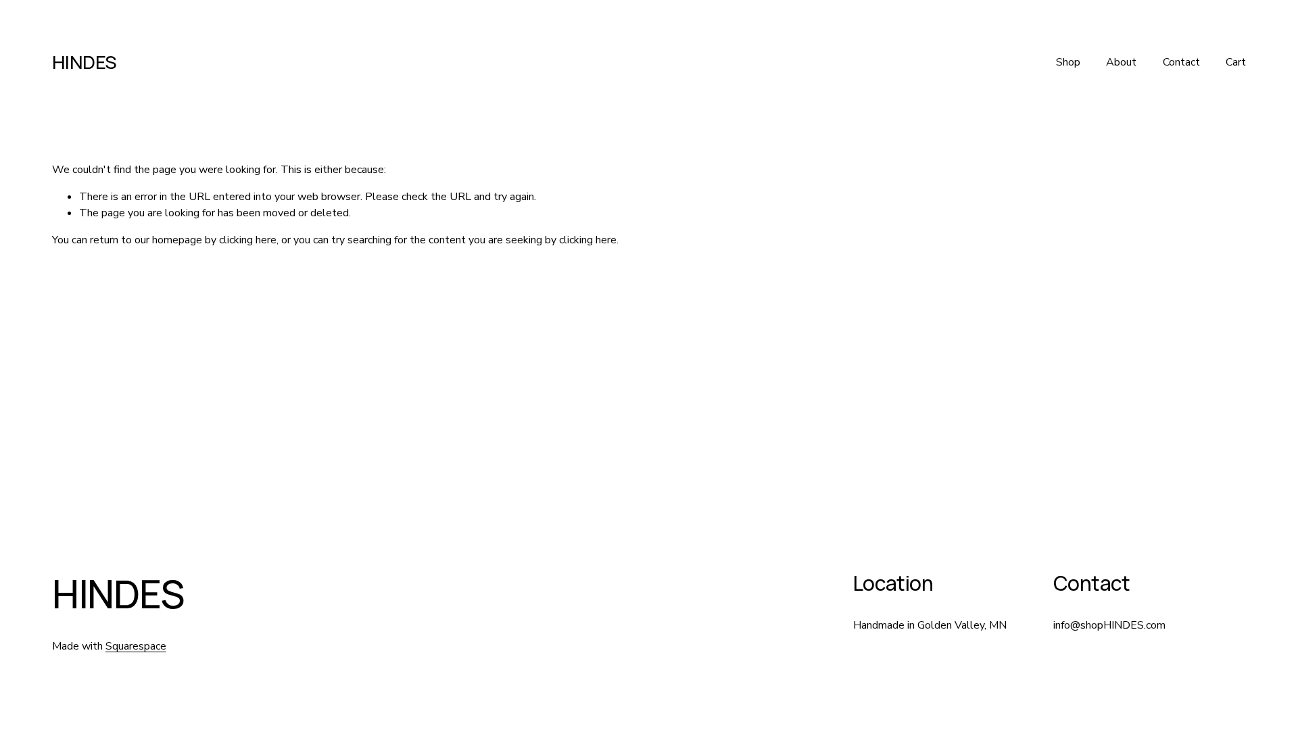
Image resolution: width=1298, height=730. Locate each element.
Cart (1236, 62)
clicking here (248, 240)
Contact (1181, 62)
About (1121, 62)
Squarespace (135, 646)
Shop (1068, 62)
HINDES (84, 61)
